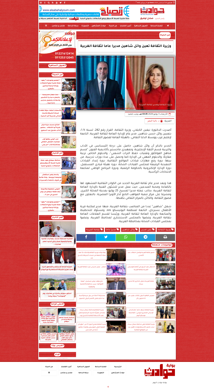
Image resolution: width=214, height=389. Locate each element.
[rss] (53, 3)
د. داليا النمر (153, 121)
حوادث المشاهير (99, 26)
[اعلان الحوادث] (57, 61)
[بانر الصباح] (84, 11)
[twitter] (61, 3)
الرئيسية (117, 367)
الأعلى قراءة (57, 304)
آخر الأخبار (57, 153)
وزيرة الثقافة (164, 230)
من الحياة (113, 26)
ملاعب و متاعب (58, 26)
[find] (49, 3)
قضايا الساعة (156, 26)
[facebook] (65, 3)
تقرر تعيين (146, 230)
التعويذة (85, 26)
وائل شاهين (128, 230)
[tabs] (41, 3)
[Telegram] (145, 237)
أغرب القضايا (125, 26)
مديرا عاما (111, 230)
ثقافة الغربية (93, 230)
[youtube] (57, 3)
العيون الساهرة (140, 26)
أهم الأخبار (57, 217)
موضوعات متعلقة (162, 245)
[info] (45, 3)
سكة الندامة (73, 26)
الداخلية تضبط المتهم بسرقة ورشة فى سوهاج (67, 19)
